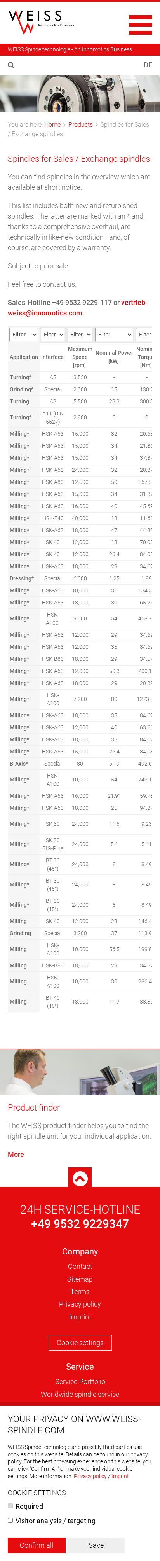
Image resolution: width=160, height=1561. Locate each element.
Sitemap (80, 1279)
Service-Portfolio (80, 1381)
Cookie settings (80, 1343)
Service (80, 1367)
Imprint (80, 1317)
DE (148, 65)
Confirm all (36, 1545)
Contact (80, 1266)
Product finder (34, 1107)
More (16, 1154)
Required (29, 1506)
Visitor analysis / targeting (56, 1521)
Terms (80, 1292)
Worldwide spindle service (80, 1394)
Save (96, 1545)
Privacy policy (80, 1304)
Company (80, 1251)
